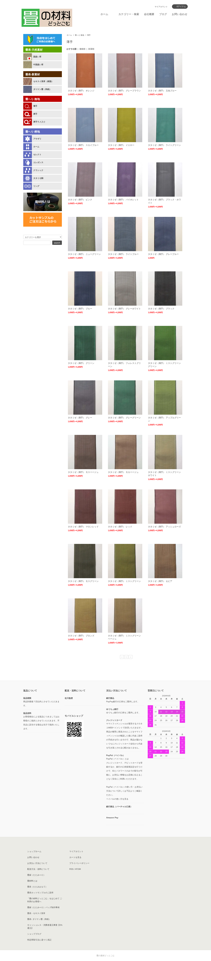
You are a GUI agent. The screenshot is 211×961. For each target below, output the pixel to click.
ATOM (78, 869)
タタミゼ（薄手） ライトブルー (123, 254)
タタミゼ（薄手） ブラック (161, 308)
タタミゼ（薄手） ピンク (80, 199)
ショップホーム (34, 851)
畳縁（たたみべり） (36, 875)
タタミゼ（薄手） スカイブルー (83, 145)
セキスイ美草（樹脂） (43, 81)
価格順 (82, 49)
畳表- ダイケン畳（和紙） (39, 919)
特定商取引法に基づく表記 (39, 940)
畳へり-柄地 (32, 131)
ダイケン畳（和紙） (42, 89)
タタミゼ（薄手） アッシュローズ (164, 526)
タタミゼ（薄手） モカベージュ (123, 472)
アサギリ (37, 139)
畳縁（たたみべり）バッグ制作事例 (43, 907)
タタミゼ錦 (38, 178)
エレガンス (38, 162)
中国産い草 (38, 64)
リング (36, 186)
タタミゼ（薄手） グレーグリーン (124, 417)
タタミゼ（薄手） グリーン (81, 363)
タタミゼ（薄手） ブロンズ (81, 635)
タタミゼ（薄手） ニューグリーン (84, 254)
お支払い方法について (37, 863)
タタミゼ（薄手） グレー (80, 417)
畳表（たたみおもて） (37, 887)
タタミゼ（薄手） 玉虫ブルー (162, 90)
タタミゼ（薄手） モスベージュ (83, 472)
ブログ (163, 14)
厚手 (35, 114)
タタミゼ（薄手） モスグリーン (83, 581)
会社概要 (149, 14)
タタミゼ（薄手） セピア (160, 581)
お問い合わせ (179, 14)
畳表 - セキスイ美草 (36, 913)
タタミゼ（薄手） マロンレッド (83, 526)
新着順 (91, 49)
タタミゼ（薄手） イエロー (121, 145)
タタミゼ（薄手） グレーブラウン (124, 90)
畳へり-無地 (79, 35)
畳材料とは (32, 881)
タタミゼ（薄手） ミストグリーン (124, 581)
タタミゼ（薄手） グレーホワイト (124, 308)
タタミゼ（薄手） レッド (120, 526)
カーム (36, 146)
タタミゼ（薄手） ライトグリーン (164, 145)
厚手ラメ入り (39, 122)
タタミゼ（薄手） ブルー (80, 308)
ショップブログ (34, 934)
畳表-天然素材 (34, 49)
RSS (71, 869)
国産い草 (37, 57)
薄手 (89, 35)
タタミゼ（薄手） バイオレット (123, 199)
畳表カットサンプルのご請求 (40, 892)
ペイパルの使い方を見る (117, 799)
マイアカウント (161, 7)
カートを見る (75, 857)
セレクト (37, 154)
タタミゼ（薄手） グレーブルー (163, 254)
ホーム (104, 14)
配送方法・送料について (38, 869)
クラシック (38, 170)
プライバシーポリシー (79, 863)
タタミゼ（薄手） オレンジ (81, 90)
